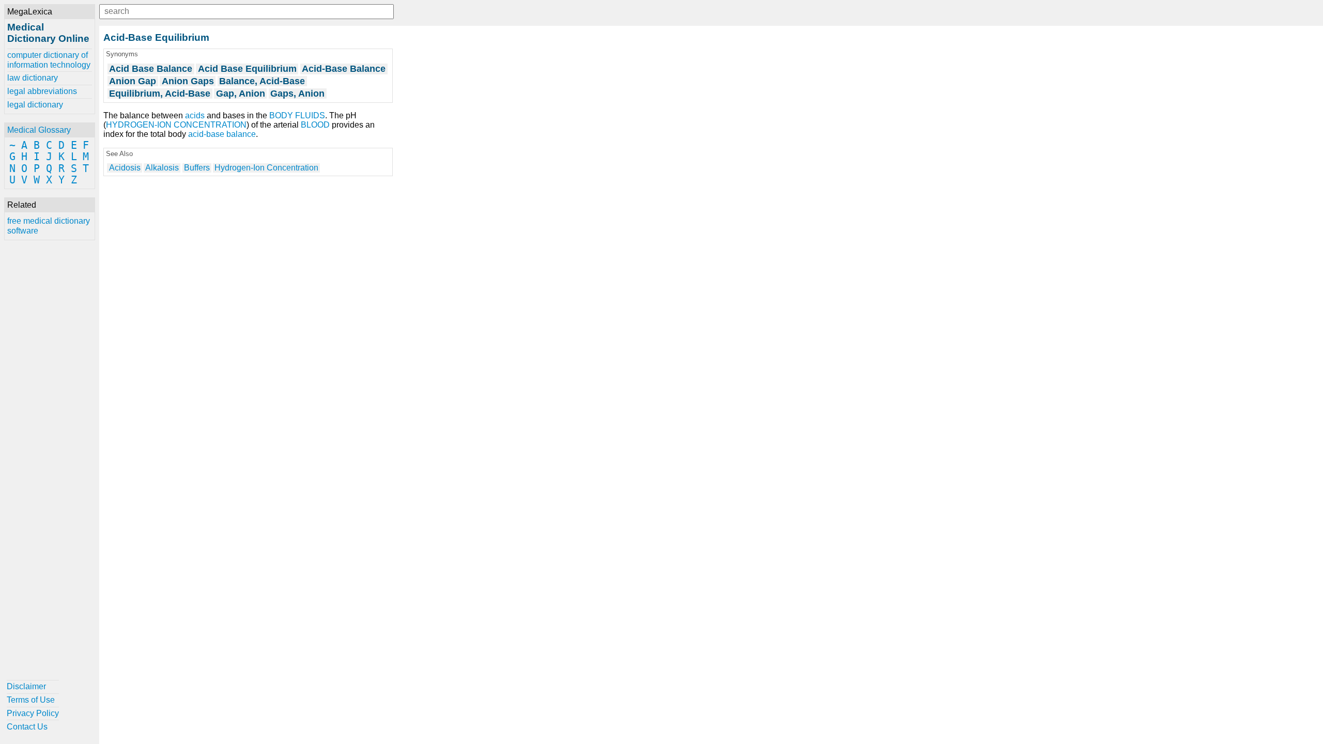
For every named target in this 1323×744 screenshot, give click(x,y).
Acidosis (125, 167)
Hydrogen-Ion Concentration (266, 167)
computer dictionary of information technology (48, 60)
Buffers (197, 167)
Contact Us (27, 726)
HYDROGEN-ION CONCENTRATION (176, 124)
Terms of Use (31, 699)
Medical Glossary (39, 130)
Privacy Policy (33, 713)
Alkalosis (162, 167)
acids (195, 115)
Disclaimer (26, 686)
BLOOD (315, 124)
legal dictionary (35, 104)
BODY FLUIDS (297, 115)
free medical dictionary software (48, 225)
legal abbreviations (42, 91)
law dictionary (32, 77)
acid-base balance (222, 134)
